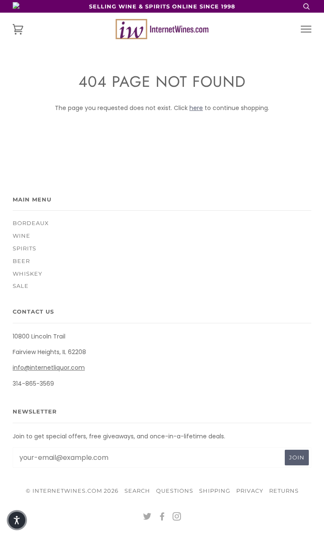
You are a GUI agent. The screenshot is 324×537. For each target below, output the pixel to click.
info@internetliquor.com (49, 367)
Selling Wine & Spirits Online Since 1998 (162, 6)
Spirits (24, 248)
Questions (174, 490)
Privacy (249, 490)
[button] (17, 520)
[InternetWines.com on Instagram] (177, 517)
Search (137, 490)
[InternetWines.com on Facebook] (162, 517)
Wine (21, 235)
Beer (21, 261)
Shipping (214, 490)
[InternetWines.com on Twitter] (147, 517)
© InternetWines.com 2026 (72, 490)
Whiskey (27, 273)
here (196, 108)
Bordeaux (31, 223)
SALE (21, 285)
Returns (284, 490)
